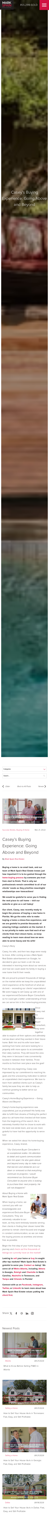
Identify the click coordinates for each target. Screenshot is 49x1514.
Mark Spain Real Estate (14, 859)
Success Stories (8, 830)
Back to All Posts (24, 786)
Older (7, 786)
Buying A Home (22, 830)
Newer (41, 786)
